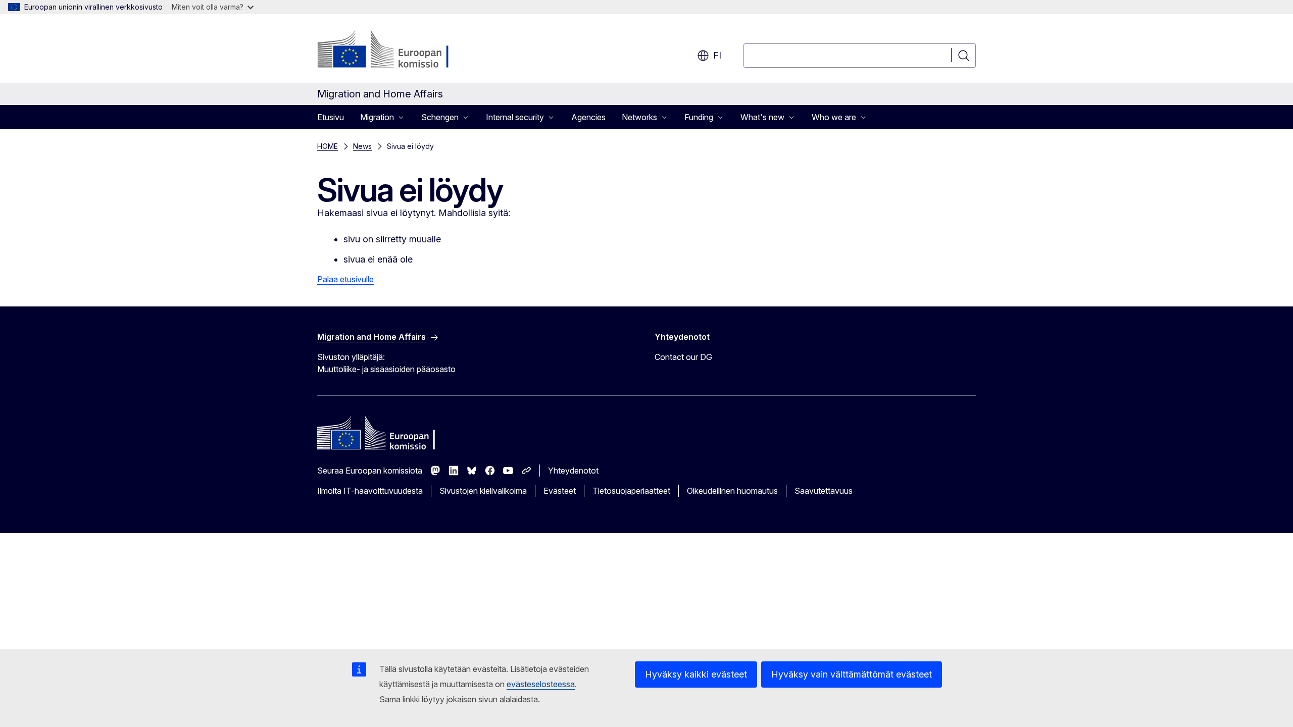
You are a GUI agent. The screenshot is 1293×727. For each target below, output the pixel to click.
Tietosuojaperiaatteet (631, 491)
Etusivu (330, 117)
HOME (327, 146)
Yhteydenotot (573, 470)
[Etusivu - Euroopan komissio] (398, 50)
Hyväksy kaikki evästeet (696, 674)
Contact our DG (683, 357)
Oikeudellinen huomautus (732, 491)
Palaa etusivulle (345, 279)
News (362, 146)
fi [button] (717, 55)
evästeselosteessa (541, 684)
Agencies (588, 117)
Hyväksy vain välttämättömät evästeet (851, 674)
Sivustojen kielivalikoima (483, 491)
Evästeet (559, 491)
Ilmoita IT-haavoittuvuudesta (370, 491)
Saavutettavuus (823, 491)
